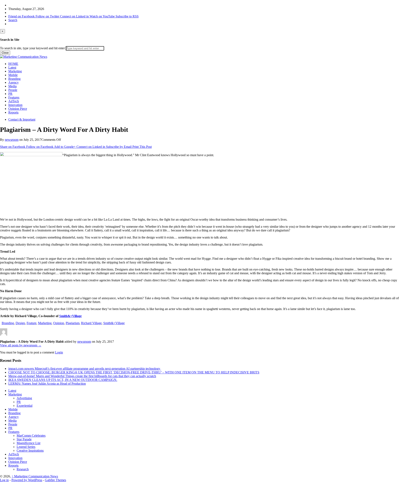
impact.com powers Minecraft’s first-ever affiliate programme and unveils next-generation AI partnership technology (84, 368)
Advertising (24, 398)
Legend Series (26, 447)
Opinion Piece (17, 108)
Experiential (24, 405)
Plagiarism (72, 323)
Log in (4, 480)
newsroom (11, 139)
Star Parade (24, 439)
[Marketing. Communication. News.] (23, 56)
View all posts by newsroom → (20, 345)
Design (20, 323)
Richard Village (91, 323)
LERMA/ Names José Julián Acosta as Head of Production (47, 383)
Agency (13, 82)
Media (12, 86)
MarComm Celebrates (31, 435)
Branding (14, 78)
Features (13, 97)
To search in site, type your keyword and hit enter (32, 48)
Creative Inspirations (30, 450)
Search (12, 20)
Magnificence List (28, 443)
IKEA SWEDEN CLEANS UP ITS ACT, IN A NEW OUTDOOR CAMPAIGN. (62, 380)
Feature (31, 323)
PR (10, 93)
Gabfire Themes (55, 480)
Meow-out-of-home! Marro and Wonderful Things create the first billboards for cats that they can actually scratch (82, 376)
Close (5, 52)
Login (59, 352)
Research (23, 469)
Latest (12, 67)
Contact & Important (21, 119)
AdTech (13, 101)
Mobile (13, 75)
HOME (13, 64)
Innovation (15, 105)
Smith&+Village (70, 316)
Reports (13, 112)
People (12, 90)
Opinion (58, 323)
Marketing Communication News (35, 476)
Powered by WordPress (26, 480)
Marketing (15, 71)
